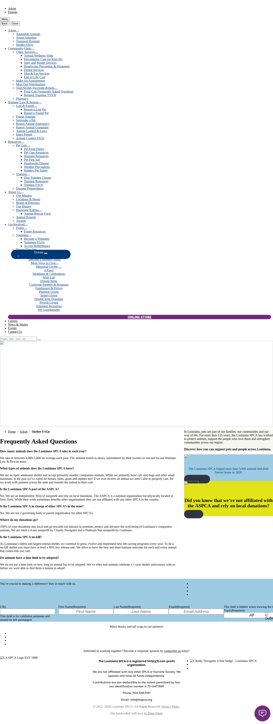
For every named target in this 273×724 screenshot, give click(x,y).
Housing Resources (36, 156)
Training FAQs (33, 185)
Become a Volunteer (37, 238)
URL (3, 606)
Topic (234, 610)
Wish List (49, 277)
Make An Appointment (30, 80)
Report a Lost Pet (35, 109)
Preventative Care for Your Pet (43, 59)
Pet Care (21, 145)
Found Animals (25, 116)
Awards (21, 220)
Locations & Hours (28, 199)
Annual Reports (26, 217)
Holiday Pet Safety (36, 170)
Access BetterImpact (37, 246)
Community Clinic (19, 48)
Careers (13, 321)
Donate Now (45, 256)
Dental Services (34, 70)
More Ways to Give (43, 263)
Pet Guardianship (49, 309)
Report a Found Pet (36, 113)
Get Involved (16, 224)
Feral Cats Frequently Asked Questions (48, 91)
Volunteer (22, 235)
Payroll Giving (49, 302)
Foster (20, 228)
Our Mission (24, 195)
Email (179, 606)
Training (21, 174)
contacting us (172, 651)
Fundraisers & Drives (48, 288)
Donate (12, 12)
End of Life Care (34, 77)
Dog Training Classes (37, 177)
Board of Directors (28, 202)
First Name (72, 606)
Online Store (139, 317)
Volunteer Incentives (49, 306)
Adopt (12, 8)
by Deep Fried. (153, 713)
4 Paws (48, 270)
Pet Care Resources (36, 152)
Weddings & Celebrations (49, 274)
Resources (14, 141)
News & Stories (18, 324)
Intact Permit (24, 134)
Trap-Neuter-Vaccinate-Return (35, 88)
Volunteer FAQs (34, 242)
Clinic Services (25, 52)
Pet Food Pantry (34, 149)
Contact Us (15, 331)
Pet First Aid (32, 159)
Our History (23, 206)
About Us (14, 192)
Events (12, 328)
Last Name (127, 606)
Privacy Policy (170, 706)
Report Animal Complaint (32, 127)
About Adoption (26, 37)
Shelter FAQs (24, 44)
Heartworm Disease (36, 163)
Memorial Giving (47, 266)
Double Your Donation (48, 299)
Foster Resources (35, 231)
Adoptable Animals (28, 34)
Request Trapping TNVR (40, 95)
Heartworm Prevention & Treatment (46, 66)
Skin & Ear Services (37, 73)
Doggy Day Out (26, 249)
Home (12, 431)
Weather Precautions (37, 167)
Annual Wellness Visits (38, 55)
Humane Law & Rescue (23, 102)
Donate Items (48, 281)
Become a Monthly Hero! (45, 259)
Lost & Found (25, 106)
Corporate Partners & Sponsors (48, 284)
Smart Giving (48, 295)
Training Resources (36, 181)
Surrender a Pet (25, 120)
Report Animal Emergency (33, 123)
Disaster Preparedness (30, 188)
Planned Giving (49, 291)
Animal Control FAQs (30, 138)
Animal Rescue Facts (37, 213)
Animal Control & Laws (31, 131)
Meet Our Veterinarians (30, 84)
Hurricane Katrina (27, 210)
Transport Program (28, 41)
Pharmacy (22, 98)
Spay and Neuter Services (40, 62)
